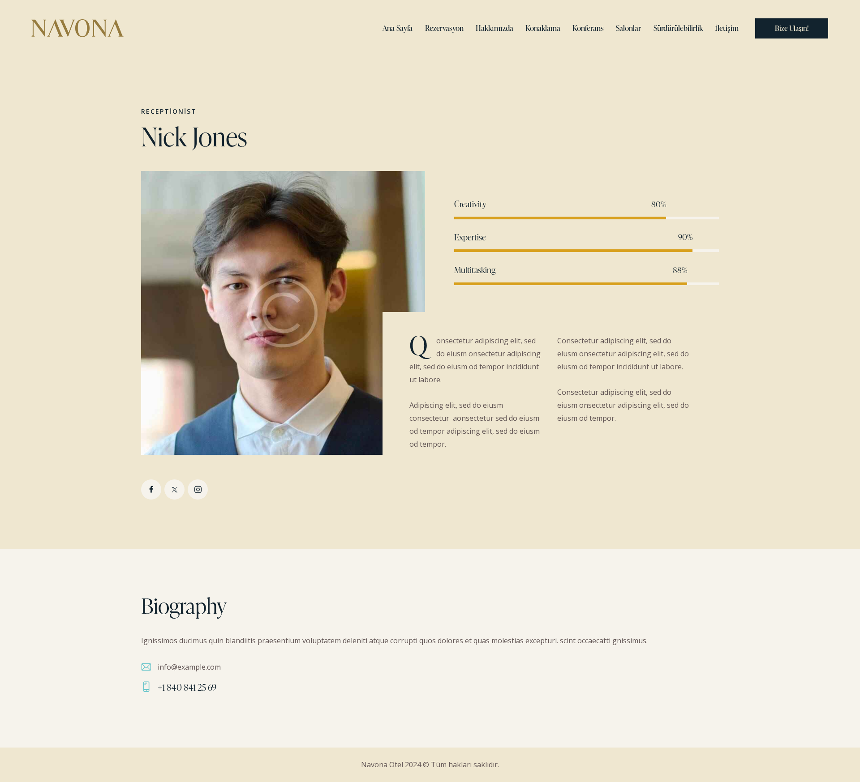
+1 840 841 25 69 (187, 687)
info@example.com (189, 667)
